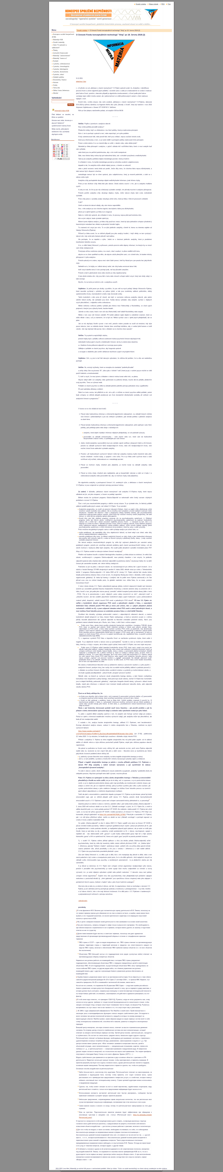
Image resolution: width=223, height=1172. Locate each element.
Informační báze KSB (62, 111)
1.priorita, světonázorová (61, 64)
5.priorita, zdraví (58, 74)
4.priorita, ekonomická (60, 72)
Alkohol (55, 93)
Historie (55, 82)
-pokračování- (82, 901)
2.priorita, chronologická (61, 66)
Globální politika (58, 77)
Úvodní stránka (82, 30)
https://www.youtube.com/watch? (89, 731)
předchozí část (81, 81)
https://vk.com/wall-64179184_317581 (112, 814)
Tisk (169, 4)
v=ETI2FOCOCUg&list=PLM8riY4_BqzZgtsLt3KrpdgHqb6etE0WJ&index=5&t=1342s (104, 734)
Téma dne (56, 88)
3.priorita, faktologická (60, 69)
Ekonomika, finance (59, 80)
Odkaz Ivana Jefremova (61, 90)
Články (55, 50)
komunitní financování (60, 53)
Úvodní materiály (58, 42)
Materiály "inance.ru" (60, 58)
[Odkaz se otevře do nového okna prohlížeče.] (113, 75)
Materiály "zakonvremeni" (61, 56)
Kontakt (55, 61)
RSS (163, 4)
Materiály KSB (58, 40)
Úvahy (55, 85)
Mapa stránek (153, 4)
